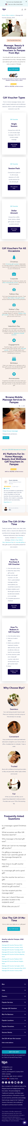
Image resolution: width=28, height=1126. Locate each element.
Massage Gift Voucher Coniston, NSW (12, 947)
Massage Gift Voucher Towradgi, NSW (12, 950)
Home (3, 15)
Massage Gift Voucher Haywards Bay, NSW (14, 968)
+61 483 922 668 (7, 1069)
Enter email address (7, 1042)
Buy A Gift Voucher (13, 69)
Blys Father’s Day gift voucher (16, 298)
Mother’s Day (14, 540)
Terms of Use (7, 1057)
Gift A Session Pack (14, 187)
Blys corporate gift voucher (10, 282)
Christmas (20, 538)
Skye (10, 509)
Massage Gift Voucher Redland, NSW (12, 959)
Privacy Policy (18, 1057)
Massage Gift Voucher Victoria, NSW (12, 970)
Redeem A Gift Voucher (14, 671)
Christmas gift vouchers (12, 264)
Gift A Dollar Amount (14, 229)
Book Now (6, 437)
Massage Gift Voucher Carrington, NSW (13, 966)
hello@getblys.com (7, 1067)
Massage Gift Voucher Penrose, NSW (12, 945)
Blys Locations (10, 15)
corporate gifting (19, 542)
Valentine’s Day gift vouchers (17, 334)
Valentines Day (9, 542)
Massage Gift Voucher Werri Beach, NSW (13, 952)
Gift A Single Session (14, 145)
